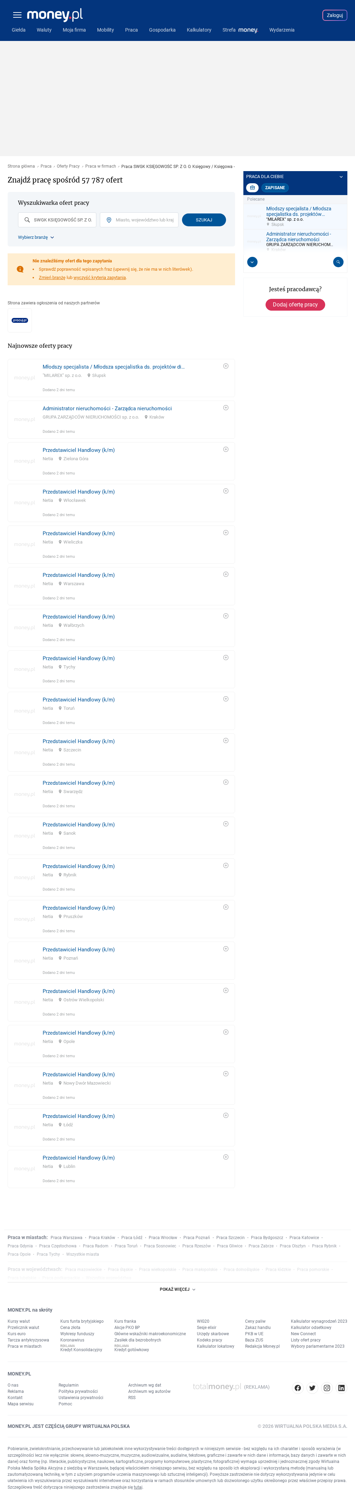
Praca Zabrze (261, 1246)
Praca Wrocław (163, 1237)
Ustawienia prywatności (81, 1397)
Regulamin (69, 1385)
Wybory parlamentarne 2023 (318, 1346)
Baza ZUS (254, 1340)
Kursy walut (19, 1321)
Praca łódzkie (278, 1269)
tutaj (138, 1487)
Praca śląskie (120, 1269)
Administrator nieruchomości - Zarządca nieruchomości (107, 408)
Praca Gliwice (229, 1246)
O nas (13, 1385)
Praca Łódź (131, 1237)
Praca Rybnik (324, 1246)
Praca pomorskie (313, 1269)
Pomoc (65, 1404)
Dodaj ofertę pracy (295, 304)
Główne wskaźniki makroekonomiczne (150, 1333)
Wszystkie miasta (82, 1254)
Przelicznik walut (23, 1327)
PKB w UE (254, 1333)
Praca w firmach (100, 166)
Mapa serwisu (21, 1404)
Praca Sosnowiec (160, 1246)
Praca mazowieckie (83, 1269)
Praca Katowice (304, 1237)
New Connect (303, 1333)
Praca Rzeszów (196, 1246)
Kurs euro (17, 1333)
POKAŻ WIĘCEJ (175, 1289)
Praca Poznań (196, 1237)
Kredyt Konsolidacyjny (81, 1349)
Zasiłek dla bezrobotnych (137, 1340)
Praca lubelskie (22, 1278)
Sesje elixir (206, 1327)
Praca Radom (96, 1246)
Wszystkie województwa (108, 1278)
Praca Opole (19, 1254)
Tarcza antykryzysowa (28, 1340)
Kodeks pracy (209, 1340)
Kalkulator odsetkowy (311, 1327)
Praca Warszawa (67, 1237)
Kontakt (15, 1397)
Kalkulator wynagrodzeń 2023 (319, 1321)
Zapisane (275, 187)
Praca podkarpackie (61, 1278)
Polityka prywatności (78, 1391)
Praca (46, 166)
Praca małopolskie (199, 1269)
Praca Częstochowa (58, 1246)
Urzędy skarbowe (213, 1333)
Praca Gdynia (20, 1246)
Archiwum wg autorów (149, 1391)
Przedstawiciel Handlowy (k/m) (79, 450)
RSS (132, 1397)
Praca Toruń (126, 1246)
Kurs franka (125, 1321)
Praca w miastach (25, 1346)
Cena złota (70, 1327)
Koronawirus (72, 1340)
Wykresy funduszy (77, 1333)
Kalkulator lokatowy (215, 1346)
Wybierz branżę (33, 237)
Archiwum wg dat (144, 1385)
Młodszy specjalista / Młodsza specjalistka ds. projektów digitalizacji (115, 367)
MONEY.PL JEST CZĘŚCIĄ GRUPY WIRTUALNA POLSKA (69, 1426)
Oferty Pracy (68, 166)
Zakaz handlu (258, 1327)
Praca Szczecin (230, 1237)
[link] (121, 378)
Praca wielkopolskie (157, 1269)
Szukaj (204, 219)
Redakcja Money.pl (262, 1346)
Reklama (16, 1391)
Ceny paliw (255, 1321)
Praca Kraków (102, 1237)
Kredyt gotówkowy (131, 1349)
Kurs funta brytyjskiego (82, 1321)
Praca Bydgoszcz (267, 1237)
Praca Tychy (48, 1254)
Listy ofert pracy (306, 1340)
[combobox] (57, 219)
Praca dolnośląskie (241, 1269)
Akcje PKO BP (127, 1327)
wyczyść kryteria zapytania (99, 277)
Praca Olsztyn (293, 1246)
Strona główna (21, 166)
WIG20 (203, 1321)
